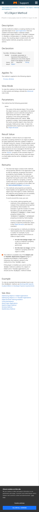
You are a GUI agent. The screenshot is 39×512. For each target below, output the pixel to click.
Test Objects (29, 7)
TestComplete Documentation (10, 7)
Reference (22, 7)
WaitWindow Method (8, 309)
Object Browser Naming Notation (12, 299)
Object (13, 64)
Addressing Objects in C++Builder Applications (16, 297)
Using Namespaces (8, 301)
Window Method (7, 307)
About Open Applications (10, 303)
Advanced (30, 91)
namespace (19, 185)
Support (24, 2)
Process (5, 79)
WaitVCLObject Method (9, 305)
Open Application (20, 31)
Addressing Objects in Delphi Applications (15, 296)
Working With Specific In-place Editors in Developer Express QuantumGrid (18, 285)
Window (11, 79)
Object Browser (13, 127)
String (27, 62)
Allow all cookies (19, 507)
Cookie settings (20, 503)
